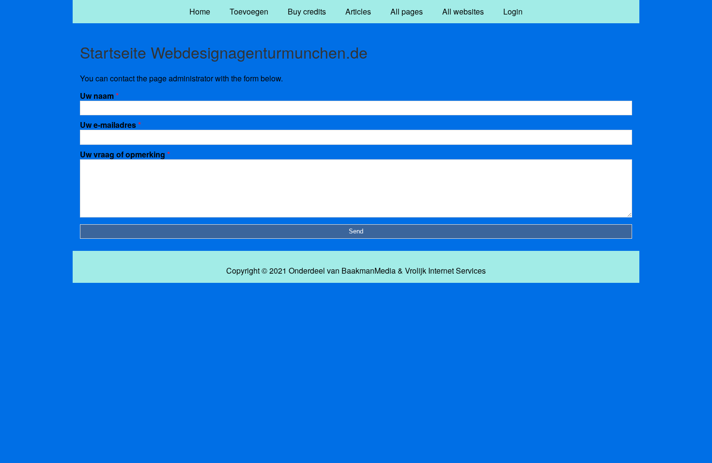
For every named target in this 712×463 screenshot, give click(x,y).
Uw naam (99, 95)
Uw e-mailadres (110, 124)
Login (513, 11)
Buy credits (307, 11)
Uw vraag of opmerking (125, 154)
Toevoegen (249, 11)
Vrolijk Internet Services (445, 271)
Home (199, 11)
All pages (406, 11)
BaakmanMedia (368, 271)
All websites (463, 11)
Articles (358, 11)
